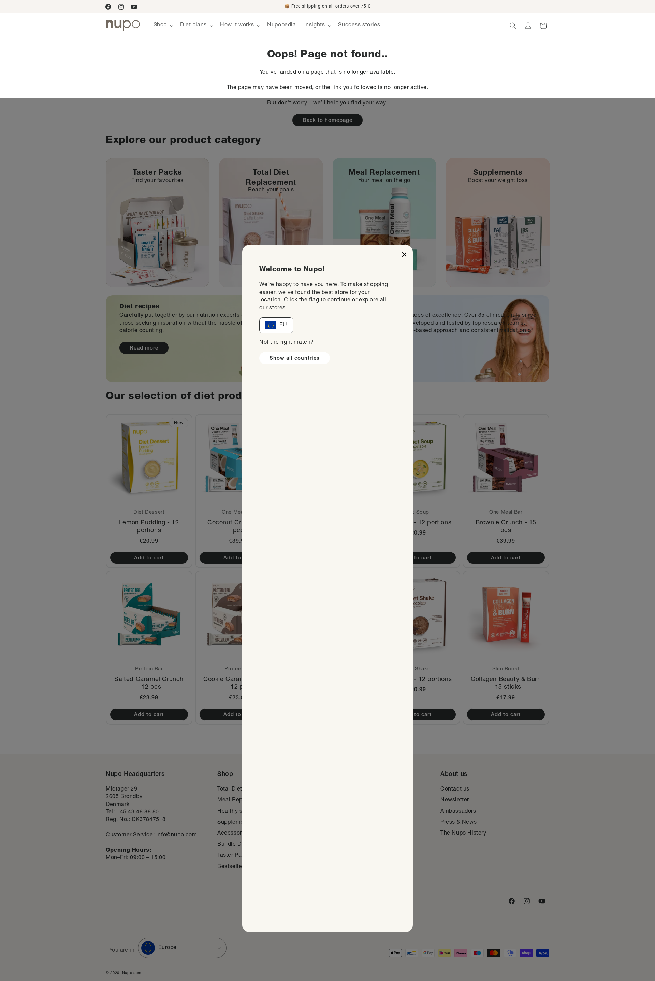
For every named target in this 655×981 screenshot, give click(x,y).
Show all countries (295, 358)
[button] (162, 25)
